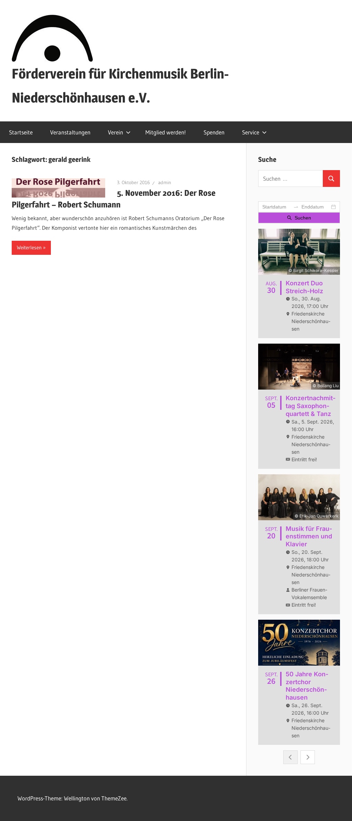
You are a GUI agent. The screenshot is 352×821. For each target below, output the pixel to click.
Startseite (21, 132)
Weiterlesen (29, 247)
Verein (115, 132)
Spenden (214, 132)
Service (250, 132)
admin (164, 182)
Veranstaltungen (70, 132)
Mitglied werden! (165, 132)
